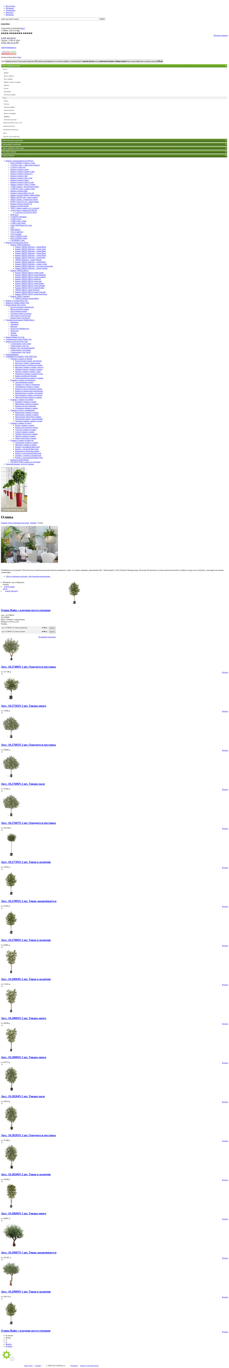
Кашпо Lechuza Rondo (19, 206)
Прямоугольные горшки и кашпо (28, 369)
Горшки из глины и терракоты (27, 384)
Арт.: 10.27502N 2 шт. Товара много (23, 705)
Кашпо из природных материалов (29, 391)
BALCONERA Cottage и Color (22, 163)
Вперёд (9, 1344)
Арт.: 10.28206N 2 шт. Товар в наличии (26, 1174)
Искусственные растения (18, 523)
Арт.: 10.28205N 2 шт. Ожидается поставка (28, 1135)
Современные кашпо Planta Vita (18, 339)
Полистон (14, 331)
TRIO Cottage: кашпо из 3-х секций (24, 208)
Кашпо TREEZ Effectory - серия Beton (30, 247)
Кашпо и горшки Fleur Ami (17, 301)
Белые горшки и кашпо (24, 425)
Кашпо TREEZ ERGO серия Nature (29, 283)
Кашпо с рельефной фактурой (27, 447)
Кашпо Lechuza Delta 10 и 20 (22, 193)
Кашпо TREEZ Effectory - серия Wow (30, 258)
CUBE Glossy (15, 219)
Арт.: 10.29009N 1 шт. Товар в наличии (26, 1291)
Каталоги (9, 12)
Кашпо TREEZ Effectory (20, 245)
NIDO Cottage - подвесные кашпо (24, 199)
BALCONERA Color (18, 236)
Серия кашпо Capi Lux (19, 346)
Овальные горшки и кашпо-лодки (29, 374)
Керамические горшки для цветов (29, 393)
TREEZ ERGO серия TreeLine (27, 290)
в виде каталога (11, 591)
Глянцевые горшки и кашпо (26, 443)
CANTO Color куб (17, 167)
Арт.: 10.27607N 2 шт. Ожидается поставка (28, 822)
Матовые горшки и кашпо (26, 445)
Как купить (10, 6)
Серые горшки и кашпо (24, 432)
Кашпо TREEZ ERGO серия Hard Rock (31, 294)
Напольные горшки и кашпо (27, 415)
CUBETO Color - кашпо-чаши (22, 189)
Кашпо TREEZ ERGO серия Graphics (30, 277)
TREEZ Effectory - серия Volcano (28, 260)
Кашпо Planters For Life (15, 337)
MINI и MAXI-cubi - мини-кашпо (24, 197)
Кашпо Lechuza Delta (19, 191)
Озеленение (10, 10)
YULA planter (15, 234)
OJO (12, 227)
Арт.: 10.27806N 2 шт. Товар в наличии (26, 940)
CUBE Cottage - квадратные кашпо (24, 187)
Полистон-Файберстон (19, 329)
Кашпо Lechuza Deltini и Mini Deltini (25, 195)
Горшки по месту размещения (22, 410)
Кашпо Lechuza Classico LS (21, 174)
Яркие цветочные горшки (25, 438)
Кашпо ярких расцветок (20, 318)
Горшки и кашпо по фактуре (22, 440)
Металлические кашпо (19, 309)
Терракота (14, 324)
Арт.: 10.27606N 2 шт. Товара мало (23, 783)
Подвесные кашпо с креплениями (29, 419)
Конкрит (14, 326)
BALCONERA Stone (18, 238)
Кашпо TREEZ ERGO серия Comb (29, 273)
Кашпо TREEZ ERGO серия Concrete (30, 292)
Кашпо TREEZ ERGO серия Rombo (29, 288)
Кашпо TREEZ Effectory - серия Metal (30, 251)
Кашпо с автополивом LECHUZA (20, 161)
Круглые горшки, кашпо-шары (27, 363)
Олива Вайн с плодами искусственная (25, 610)
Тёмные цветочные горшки (26, 434)
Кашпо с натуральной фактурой (28, 453)
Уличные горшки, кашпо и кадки (28, 421)
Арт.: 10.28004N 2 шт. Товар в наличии (26, 979)
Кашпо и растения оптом (89, 1366)
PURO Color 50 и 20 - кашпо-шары (24, 202)
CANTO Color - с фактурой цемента (25, 165)
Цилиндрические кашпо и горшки (29, 378)
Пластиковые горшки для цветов (28, 395)
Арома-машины (12, 354)
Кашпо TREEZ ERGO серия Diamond (30, 275)
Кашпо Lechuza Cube (19, 176)
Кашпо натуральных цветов (26, 427)
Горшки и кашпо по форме (21, 359)
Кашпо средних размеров (25, 406)
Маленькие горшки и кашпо (26, 404)
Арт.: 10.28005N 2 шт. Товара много (23, 1018)
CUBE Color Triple (17, 223)
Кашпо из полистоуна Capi (17, 341)
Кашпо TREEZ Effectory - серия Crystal (31, 264)
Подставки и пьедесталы (20, 316)
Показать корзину (221, 35)
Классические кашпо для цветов (28, 361)
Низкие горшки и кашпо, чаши (28, 372)
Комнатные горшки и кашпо (27, 412)
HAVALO (14, 215)
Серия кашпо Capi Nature (20, 350)
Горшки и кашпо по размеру (22, 400)
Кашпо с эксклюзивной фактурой (29, 458)
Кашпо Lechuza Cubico (19, 180)
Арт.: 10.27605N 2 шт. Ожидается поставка (28, 744)
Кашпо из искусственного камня (28, 389)
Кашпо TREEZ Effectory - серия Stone (30, 253)
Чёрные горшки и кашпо (25, 436)
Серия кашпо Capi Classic (20, 344)
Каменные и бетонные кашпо (27, 451)
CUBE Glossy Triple (18, 221)
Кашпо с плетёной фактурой (27, 449)
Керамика (14, 322)
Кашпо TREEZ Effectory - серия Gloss (30, 249)
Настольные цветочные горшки (28, 417)
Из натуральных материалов (22, 307)
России (19, 57)
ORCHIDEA (15, 230)
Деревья (33, 523)
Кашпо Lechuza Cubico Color (22, 182)
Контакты (10, 15)
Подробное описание (47, 637)
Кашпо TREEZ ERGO (19, 270)
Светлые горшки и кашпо (25, 430)
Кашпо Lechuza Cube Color (21, 178)
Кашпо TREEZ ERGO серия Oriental (30, 286)
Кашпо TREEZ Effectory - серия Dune (30, 262)
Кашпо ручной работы (19, 460)
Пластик (13, 335)
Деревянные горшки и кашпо (27, 387)
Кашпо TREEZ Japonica (20, 296)
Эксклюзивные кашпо (24, 382)
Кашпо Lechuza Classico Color (22, 172)
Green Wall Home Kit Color (21, 225)
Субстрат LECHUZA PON (26, 212)
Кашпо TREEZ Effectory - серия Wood (30, 255)
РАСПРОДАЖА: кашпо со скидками (25, 462)
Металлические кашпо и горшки (28, 397)
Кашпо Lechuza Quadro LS (21, 204)
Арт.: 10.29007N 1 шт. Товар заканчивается (28, 1252)
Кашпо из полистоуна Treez (17, 243)
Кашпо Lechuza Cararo (19, 169)
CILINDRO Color (17, 240)
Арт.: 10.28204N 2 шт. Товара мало (23, 1096)
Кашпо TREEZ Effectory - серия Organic (31, 268)
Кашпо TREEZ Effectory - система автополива (34, 266)
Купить (225, 672)
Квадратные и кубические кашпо (28, 365)
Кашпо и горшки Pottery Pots (17, 303)
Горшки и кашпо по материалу (23, 380)
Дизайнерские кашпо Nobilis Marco (20, 320)
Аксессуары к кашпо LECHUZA (23, 210)
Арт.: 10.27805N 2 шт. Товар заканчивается (28, 901)
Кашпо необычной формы (26, 376)
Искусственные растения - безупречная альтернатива (38, 565)
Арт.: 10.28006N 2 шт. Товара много (23, 1057)
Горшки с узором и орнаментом (28, 455)
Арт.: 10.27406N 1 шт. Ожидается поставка (28, 666)
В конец (9, 1346)
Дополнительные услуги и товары (20, 464)
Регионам (10, 8)
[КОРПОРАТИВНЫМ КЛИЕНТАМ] (14, 511)
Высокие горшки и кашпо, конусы (29, 367)
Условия (38, 1366)
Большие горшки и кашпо (25, 402)
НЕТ (23, 28)
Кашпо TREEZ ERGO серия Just (28, 281)
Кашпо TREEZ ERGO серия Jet (28, 279)
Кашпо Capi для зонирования (22, 348)
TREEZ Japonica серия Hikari (27, 298)
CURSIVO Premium (18, 217)
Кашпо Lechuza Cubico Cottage (22, 184)
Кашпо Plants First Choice (16, 305)
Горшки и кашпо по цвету (21, 423)
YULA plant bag (16, 232)
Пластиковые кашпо (18, 311)
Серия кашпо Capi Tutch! (20, 352)
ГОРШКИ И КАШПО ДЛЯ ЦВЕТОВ (21, 357)
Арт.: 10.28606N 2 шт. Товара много (23, 1213)
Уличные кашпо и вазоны (20, 313)
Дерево (13, 333)
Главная (4, 523)
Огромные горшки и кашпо (26, 408)
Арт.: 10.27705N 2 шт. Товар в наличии (26, 861)
